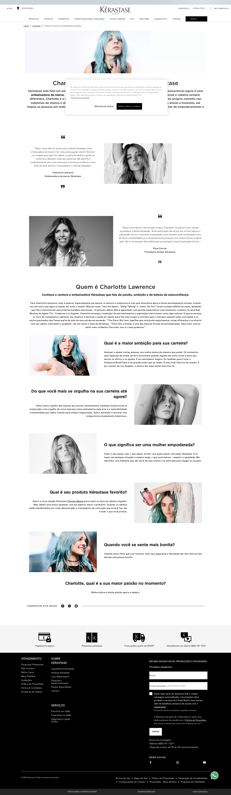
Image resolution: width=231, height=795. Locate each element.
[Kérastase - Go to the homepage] (115, 10)
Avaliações (26, 680)
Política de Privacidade (32, 684)
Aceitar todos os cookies (129, 106)
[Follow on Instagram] (177, 762)
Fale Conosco (28, 668)
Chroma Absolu (75, 501)
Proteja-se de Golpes (31, 691)
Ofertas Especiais (146, 791)
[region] (117, 97)
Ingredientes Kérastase (62, 668)
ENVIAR (155, 732)
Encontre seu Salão (60, 711)
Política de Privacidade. (195, 720)
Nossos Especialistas (61, 687)
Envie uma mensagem (160, 740)
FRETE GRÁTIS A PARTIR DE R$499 (82, 791)
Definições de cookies (104, 106)
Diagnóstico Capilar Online (60, 720)
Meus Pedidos (28, 676)
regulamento (160, 707)
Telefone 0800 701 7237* (161, 743)
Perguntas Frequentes (32, 664)
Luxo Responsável (60, 676)
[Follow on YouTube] (204, 762)
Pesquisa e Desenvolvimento (59, 682)
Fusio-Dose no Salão (61, 715)
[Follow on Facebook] (150, 762)
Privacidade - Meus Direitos (162, 781)
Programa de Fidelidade (193, 781)
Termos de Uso (122, 778)
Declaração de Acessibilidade (192, 778)
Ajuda (9, 8)
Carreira (55, 690)
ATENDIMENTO (31, 658)
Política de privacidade (80, 98)
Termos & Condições (31, 687)
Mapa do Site (141, 778)
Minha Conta (27, 672)
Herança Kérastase (60, 672)
